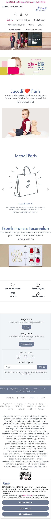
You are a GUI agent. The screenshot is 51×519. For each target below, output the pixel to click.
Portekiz (21, 409)
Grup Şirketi (10, 397)
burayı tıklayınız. (25, 374)
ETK (44, 389)
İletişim (25, 389)
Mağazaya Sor (26, 344)
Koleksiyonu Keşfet (25, 102)
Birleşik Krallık (5, 406)
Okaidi (32, 397)
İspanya (18, 406)
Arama (26, 327)
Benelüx (30, 406)
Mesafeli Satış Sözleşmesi (25, 391)
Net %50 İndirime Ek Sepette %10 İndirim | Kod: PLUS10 (25, 2)
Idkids (22, 397)
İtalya (41, 404)
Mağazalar (13, 389)
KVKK (35, 389)
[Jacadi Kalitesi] (25, 181)
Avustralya (41, 406)
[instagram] (18, 358)
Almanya (31, 404)
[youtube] (32, 358)
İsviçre (10, 409)
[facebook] (25, 358)
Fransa (20, 404)
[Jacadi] (41, 8)
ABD (30, 409)
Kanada (40, 409)
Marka (2, 389)
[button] (3, 189)
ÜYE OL (42, 367)
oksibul (42, 397)
